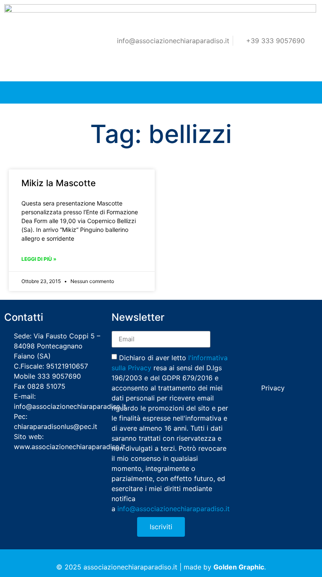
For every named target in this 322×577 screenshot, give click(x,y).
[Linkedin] (268, 319)
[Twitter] (251, 319)
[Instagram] (302, 319)
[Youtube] (285, 319)
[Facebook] (234, 319)
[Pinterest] (268, 335)
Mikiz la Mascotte (58, 183)
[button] (312, 92)
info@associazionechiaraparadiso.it (173, 508)
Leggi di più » (39, 259)
